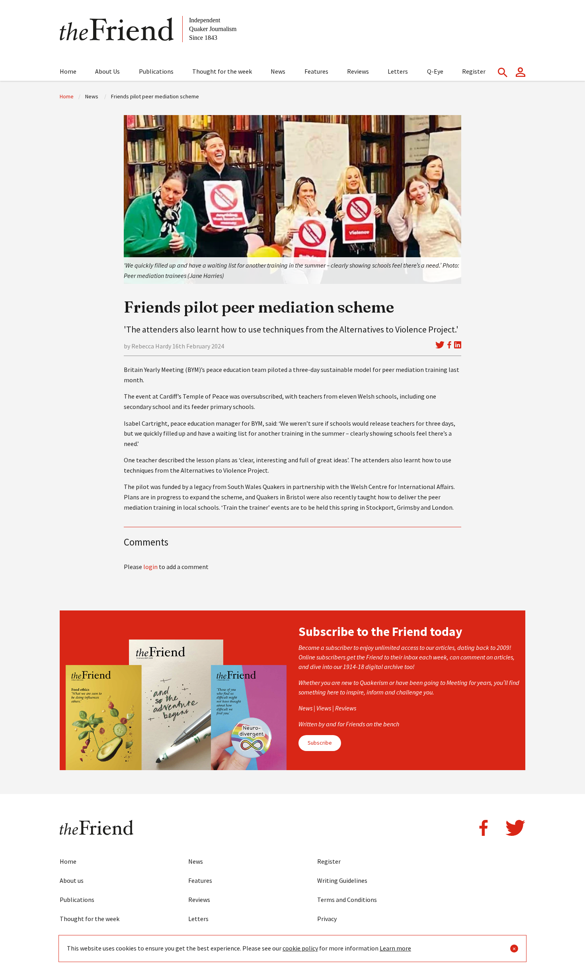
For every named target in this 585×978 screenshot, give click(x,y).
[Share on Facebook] (449, 344)
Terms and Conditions (347, 900)
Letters (398, 71)
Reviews (358, 71)
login (150, 567)
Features (316, 71)
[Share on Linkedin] (457, 344)
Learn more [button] (395, 948)
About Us (107, 71)
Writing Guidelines (342, 880)
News (278, 71)
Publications (156, 71)
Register (474, 71)
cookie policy (300, 948)
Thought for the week (222, 71)
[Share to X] (439, 344)
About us (72, 880)
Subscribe (320, 742)
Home (68, 71)
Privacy (327, 919)
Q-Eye (435, 71)
